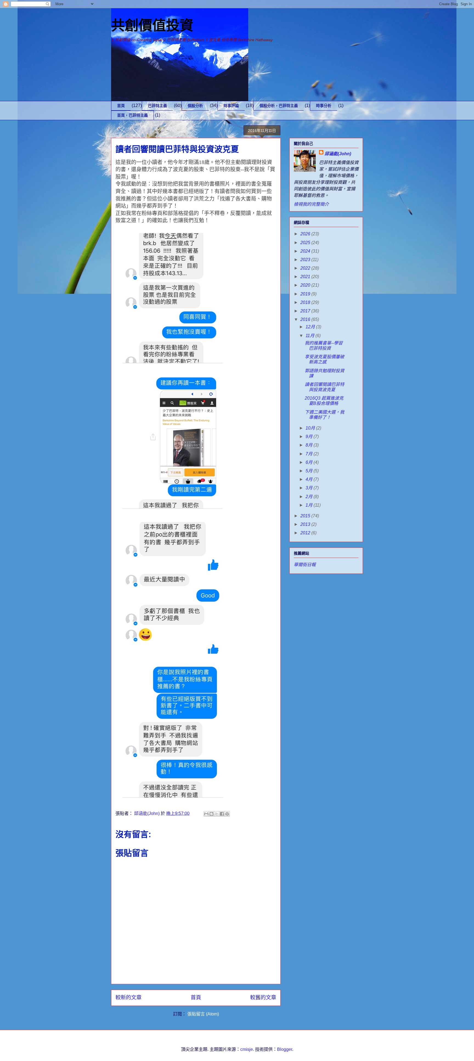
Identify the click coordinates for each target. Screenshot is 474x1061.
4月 (310, 479)
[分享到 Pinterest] (227, 814)
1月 (310, 505)
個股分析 (195, 105)
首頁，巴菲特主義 (132, 115)
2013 (305, 524)
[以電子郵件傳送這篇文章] (206, 814)
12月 (311, 326)
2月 (310, 496)
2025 (305, 242)
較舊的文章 (263, 997)
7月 (310, 454)
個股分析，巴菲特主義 (278, 105)
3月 (310, 488)
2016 (305, 319)
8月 (310, 445)
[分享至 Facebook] (222, 814)
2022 (305, 268)
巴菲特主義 (157, 105)
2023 (305, 259)
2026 (305, 234)
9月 (310, 436)
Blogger (284, 1049)
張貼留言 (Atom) (203, 1014)
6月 (310, 462)
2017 (305, 311)
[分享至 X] (216, 814)
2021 (305, 276)
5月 (310, 471)
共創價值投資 (152, 25)
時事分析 (323, 105)
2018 (305, 302)
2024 (305, 251)
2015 (305, 515)
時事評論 (231, 105)
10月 (311, 428)
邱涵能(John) (338, 153)
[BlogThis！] (211, 814)
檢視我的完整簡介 (311, 204)
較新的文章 (128, 997)
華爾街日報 (305, 564)
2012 (305, 532)
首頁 (121, 105)
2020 (305, 285)
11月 (310, 335)
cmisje (246, 1049)
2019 (305, 294)
